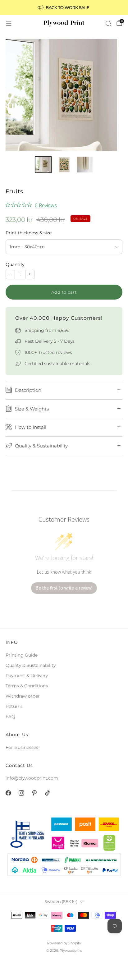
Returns (14, 706)
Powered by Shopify (64, 943)
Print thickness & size (29, 233)
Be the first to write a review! (64, 588)
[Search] (108, 23)
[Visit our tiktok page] (47, 793)
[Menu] (9, 23)
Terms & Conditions (27, 686)
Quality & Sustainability (31, 665)
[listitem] (64, 7)
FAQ (10, 716)
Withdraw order (23, 696)
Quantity (15, 264)
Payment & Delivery (27, 675)
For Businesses (22, 747)
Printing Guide (22, 655)
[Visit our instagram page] (21, 793)
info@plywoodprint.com (32, 778)
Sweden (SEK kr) (60, 901)
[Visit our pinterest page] (34, 793)
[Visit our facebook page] (8, 793)
